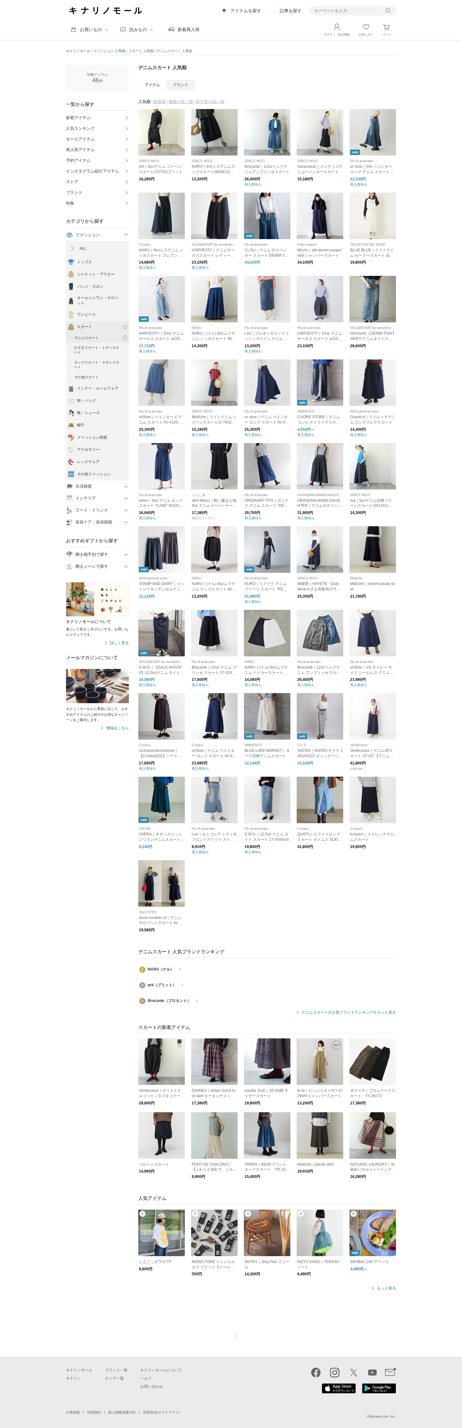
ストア (72, 181)
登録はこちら (117, 728)
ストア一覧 (114, 1378)
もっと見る (386, 1288)
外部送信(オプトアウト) (161, 1412)
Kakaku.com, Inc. (382, 1416)
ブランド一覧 (116, 1370)
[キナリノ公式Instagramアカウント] (334, 1372)
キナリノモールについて (161, 1370)
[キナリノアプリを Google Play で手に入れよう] (379, 1391)
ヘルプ (145, 1378)
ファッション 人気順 (109, 51)
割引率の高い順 (210, 101)
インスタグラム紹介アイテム (92, 171)
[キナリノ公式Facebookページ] (316, 1372)
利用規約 (94, 1412)
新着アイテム (78, 117)
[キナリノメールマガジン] (390, 1372)
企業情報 (73, 1412)
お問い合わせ (151, 1386)
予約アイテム (78, 160)
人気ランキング (80, 128)
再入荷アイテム (80, 149)
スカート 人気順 (141, 51)
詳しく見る (119, 643)
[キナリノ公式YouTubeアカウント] (372, 1372)
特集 (70, 203)
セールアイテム (80, 139)
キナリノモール (78, 51)
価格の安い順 (180, 101)
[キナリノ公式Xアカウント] (353, 1372)
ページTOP (235, 1336)
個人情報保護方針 (122, 1412)
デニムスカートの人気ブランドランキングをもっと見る (349, 1012)
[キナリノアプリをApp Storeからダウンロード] (339, 1391)
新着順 (159, 101)
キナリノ (73, 1378)
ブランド (74, 192)
